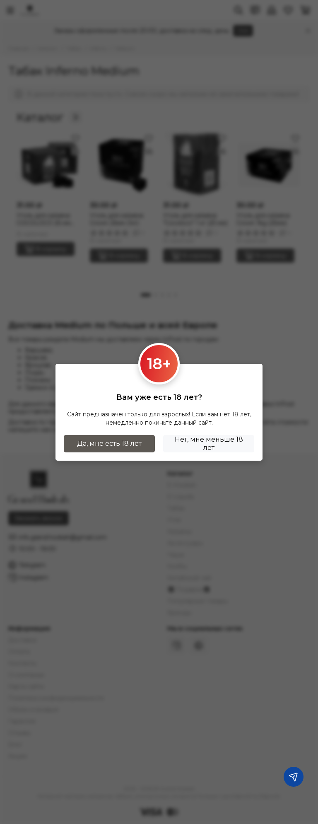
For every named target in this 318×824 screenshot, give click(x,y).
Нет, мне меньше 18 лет (209, 443)
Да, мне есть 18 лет (109, 443)
